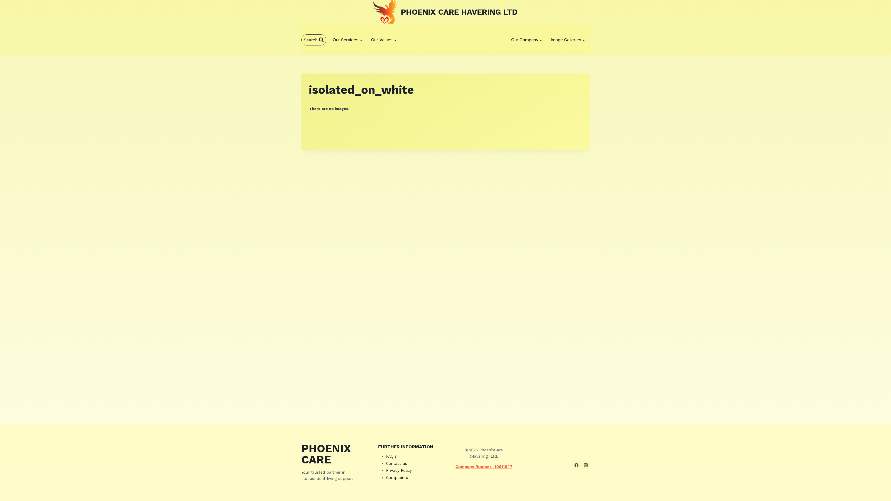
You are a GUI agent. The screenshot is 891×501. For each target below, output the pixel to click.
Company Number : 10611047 (483, 466)
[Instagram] (586, 465)
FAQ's (391, 456)
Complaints (397, 477)
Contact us (396, 463)
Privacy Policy (399, 470)
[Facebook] (577, 465)
